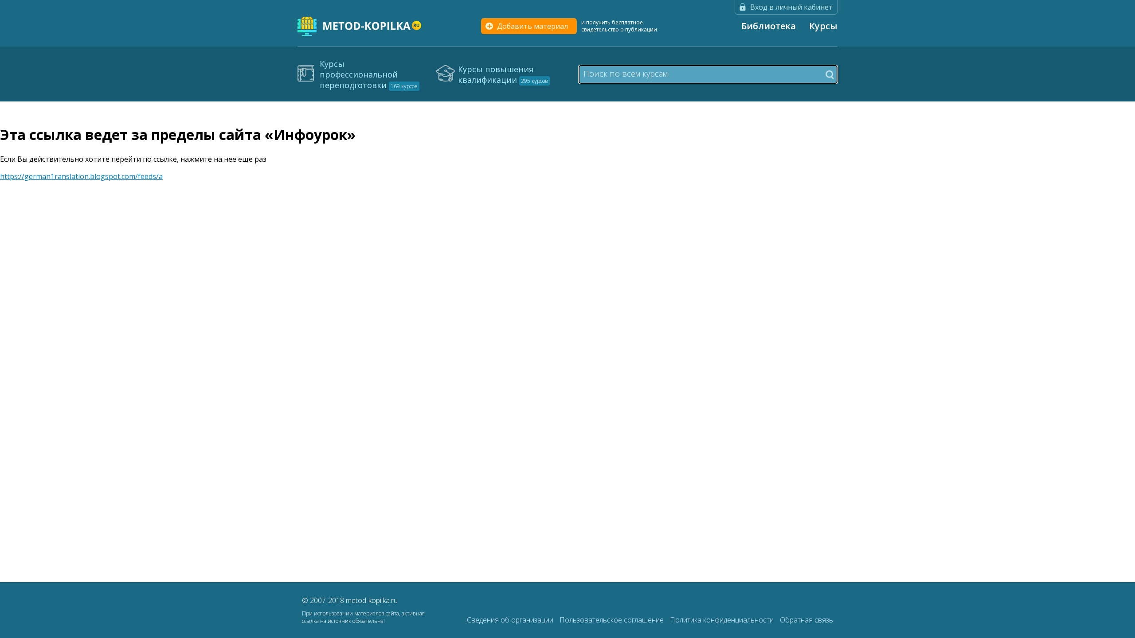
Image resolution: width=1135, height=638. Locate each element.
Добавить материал (532, 26)
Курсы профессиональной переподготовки (369, 74)
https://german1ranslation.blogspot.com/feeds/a (81, 176)
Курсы (823, 26)
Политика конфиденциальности (722, 620)
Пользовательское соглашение (612, 620)
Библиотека (768, 26)
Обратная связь (806, 620)
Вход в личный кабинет (791, 7)
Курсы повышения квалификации (503, 74)
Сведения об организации (511, 620)
